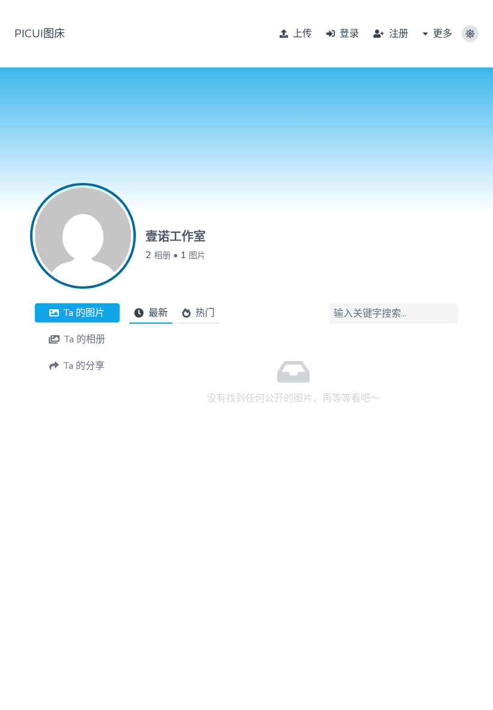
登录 (348, 33)
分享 (84, 365)
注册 (397, 33)
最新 (158, 313)
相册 (162, 255)
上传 (301, 33)
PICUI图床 (39, 33)
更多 (441, 33)
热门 (205, 313)
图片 (197, 255)
